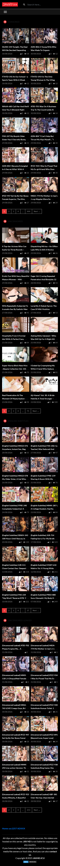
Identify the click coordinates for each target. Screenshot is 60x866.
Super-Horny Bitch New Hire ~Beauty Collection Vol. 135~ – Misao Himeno (15, 368)
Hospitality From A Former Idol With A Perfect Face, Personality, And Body (14, 339)
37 (28, 610)
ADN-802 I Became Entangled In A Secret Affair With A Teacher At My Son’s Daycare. (15, 169)
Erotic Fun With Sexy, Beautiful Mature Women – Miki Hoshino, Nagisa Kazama (15, 279)
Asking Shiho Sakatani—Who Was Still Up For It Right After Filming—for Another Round (44, 339)
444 (28, 211)
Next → (37, 211)
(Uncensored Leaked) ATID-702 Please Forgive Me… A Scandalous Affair (15, 648)
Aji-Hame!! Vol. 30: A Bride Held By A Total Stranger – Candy (42, 398)
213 (28, 810)
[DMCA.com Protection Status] (30, 861)
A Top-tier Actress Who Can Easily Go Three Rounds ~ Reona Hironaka (14, 249)
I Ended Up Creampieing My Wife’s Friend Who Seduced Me (43, 368)
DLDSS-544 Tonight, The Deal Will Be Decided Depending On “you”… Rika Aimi (15, 50)
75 (28, 411)
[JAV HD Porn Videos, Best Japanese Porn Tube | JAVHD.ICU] (10, 4)
